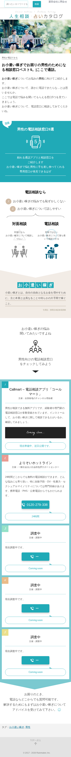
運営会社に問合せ (58, 1)
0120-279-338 (37, 504)
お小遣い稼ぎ (16, 727)
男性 (27, 727)
